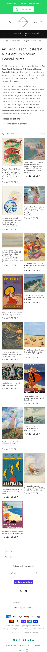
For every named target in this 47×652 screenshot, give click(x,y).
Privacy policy (26, 629)
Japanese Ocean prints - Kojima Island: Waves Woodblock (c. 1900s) (32, 428)
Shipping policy (17, 633)
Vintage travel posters (17, 123)
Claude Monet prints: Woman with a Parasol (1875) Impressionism (12, 444)
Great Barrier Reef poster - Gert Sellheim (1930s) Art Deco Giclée (12, 491)
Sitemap (8, 551)
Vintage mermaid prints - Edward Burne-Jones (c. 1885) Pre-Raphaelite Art (12, 354)
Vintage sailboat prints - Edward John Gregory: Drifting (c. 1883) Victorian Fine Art (34, 488)
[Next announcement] (42, 34)
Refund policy (15, 629)
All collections (11, 557)
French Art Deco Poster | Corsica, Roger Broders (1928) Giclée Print (34, 398)
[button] (5, 22)
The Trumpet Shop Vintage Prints (22, 626)
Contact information (31, 633)
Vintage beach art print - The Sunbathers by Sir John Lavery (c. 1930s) (34, 265)
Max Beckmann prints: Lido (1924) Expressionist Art (11, 384)
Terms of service (38, 629)
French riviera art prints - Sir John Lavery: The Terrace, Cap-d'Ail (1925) (34, 297)
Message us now (25, 9)
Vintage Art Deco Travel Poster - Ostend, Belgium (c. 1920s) (12, 314)
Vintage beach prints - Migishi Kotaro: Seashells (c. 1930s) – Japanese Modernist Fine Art (34, 352)
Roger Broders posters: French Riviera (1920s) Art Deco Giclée (12, 533)
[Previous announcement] (4, 34)
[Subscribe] (36, 573)
